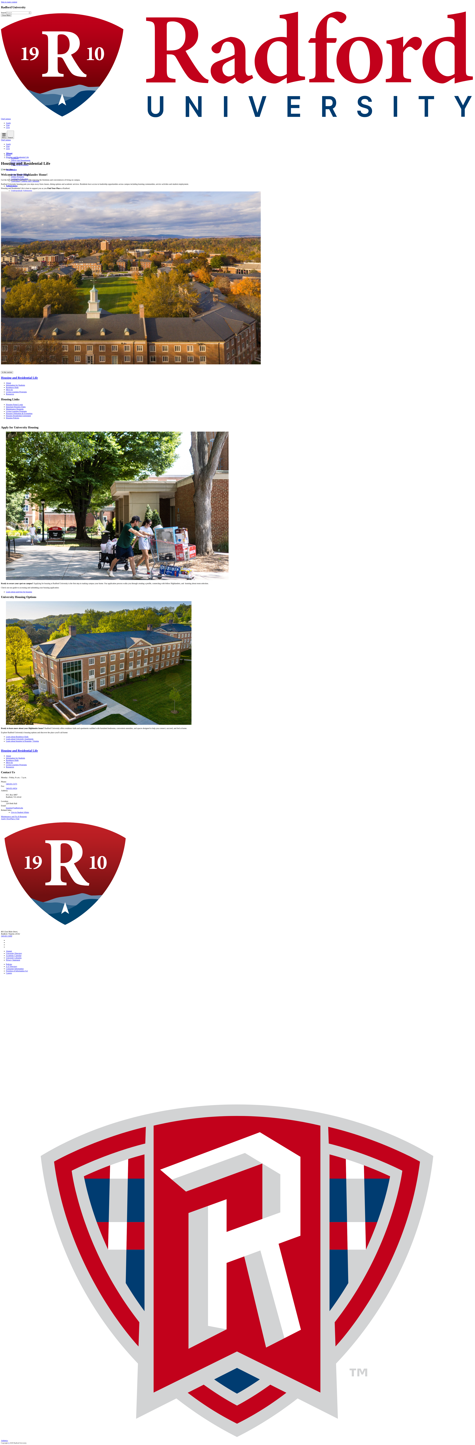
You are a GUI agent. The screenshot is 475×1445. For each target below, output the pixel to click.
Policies (9, 964)
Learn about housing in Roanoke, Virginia (22, 741)
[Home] (237, 117)
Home (8, 155)
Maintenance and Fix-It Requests (14, 817)
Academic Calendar (13, 956)
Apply (8, 123)
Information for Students (15, 385)
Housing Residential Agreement (18, 416)
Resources (10, 394)
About (9, 153)
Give (8, 127)
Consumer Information (15, 969)
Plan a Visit (14, 819)
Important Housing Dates (16, 407)
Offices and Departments (20, 160)
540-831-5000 (6, 936)
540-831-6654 (11, 788)
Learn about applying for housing (19, 592)
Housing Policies (12, 418)
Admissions (11, 186)
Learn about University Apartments (19, 739)
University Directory (14, 953)
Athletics (4, 1441)
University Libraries (14, 958)
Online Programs (17, 177)
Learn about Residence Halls (17, 737)
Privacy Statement (13, 960)
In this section (7, 372)
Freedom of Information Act (17, 971)
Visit (8, 125)
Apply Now (5, 819)
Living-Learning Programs (16, 392)
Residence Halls (12, 387)
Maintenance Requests (15, 409)
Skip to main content (9, 2)
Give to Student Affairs (20, 812)
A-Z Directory (11, 966)
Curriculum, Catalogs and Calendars (25, 181)
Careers (9, 973)
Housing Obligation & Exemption (19, 413)
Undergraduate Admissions (21, 191)
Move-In (9, 390)
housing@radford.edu (14, 808)
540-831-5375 (11, 784)
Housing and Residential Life (17, 157)
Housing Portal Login (14, 405)
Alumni (9, 951)
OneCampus (6, 119)
